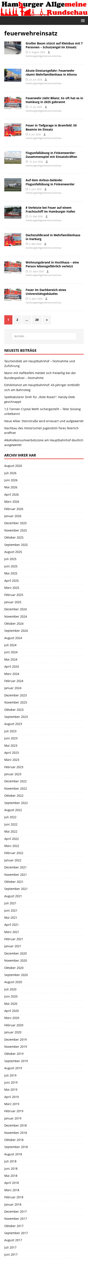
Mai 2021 (10, 917)
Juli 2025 (10, 559)
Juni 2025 (11, 566)
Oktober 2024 (13, 623)
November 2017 (15, 1219)
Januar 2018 (12, 1204)
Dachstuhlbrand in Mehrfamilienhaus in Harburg (53, 237)
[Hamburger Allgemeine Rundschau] (44, 14)
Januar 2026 (12, 516)
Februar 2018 (13, 1197)
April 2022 (11, 839)
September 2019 (16, 1061)
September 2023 (16, 717)
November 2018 (15, 1133)
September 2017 (16, 1233)
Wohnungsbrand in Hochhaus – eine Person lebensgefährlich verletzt (52, 264)
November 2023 (15, 702)
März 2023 (11, 760)
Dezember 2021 (15, 867)
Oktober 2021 (13, 882)
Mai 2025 (10, 573)
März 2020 (11, 1018)
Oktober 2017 (13, 1226)
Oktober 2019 (13, 1054)
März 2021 (11, 932)
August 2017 (13, 1240)
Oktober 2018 (13, 1140)
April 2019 (11, 1097)
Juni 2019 (11, 1082)
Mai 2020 (10, 1004)
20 (37, 320)
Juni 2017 (11, 1254)
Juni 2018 (11, 1168)
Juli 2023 (10, 731)
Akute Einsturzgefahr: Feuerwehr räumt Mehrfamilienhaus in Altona (51, 72)
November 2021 (15, 875)
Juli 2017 (10, 1247)
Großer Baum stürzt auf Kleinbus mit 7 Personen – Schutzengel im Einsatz (54, 45)
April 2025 (11, 581)
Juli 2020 (10, 989)
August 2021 (13, 896)
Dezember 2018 (15, 1125)
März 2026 (11, 501)
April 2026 (11, 494)
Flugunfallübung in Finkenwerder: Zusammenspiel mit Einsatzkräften (51, 155)
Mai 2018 (10, 1176)
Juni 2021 (11, 910)
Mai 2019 (10, 1089)
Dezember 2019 (15, 1039)
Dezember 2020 (15, 953)
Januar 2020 (12, 1032)
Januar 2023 (12, 774)
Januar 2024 (12, 688)
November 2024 (15, 616)
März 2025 (11, 588)
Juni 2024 (11, 652)
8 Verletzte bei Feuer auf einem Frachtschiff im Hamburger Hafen (50, 209)
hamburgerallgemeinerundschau (44, 56)
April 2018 (11, 1183)
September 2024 (16, 631)
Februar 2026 (13, 509)
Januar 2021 (12, 946)
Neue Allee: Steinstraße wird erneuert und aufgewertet (44, 421)
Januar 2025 (12, 602)
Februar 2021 (13, 939)
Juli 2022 (10, 817)
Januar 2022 (12, 860)
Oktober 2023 (13, 710)
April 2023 (11, 753)
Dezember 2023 (15, 695)
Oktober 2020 (13, 968)
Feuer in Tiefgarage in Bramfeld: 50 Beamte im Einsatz (51, 127)
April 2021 (11, 925)
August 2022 (13, 810)
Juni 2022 (11, 824)
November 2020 (15, 960)
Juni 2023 (11, 738)
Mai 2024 (10, 659)
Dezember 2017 (15, 1211)
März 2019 (11, 1104)
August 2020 (13, 982)
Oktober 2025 (13, 537)
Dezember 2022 (15, 781)
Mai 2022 (10, 831)
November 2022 (15, 788)
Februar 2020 (13, 1025)
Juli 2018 (10, 1161)
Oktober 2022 (13, 795)
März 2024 (11, 674)
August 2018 (13, 1154)
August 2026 (13, 466)
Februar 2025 (13, 595)
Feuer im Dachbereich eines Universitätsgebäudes (46, 292)
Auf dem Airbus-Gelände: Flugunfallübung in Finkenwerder (50, 182)
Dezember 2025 (15, 523)
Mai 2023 (10, 745)
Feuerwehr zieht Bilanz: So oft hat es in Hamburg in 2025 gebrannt (54, 100)
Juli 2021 (10, 903)
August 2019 (13, 1068)
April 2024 (11, 666)
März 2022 (11, 846)
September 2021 (16, 889)
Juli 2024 (10, 645)
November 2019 (15, 1047)
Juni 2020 (11, 996)
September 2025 (16, 545)
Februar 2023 (13, 767)
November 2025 (15, 530)
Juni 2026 (11, 480)
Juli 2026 (10, 473)
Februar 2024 (13, 681)
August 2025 (13, 552)
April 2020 (11, 1011)
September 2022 (16, 803)
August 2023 (13, 724)
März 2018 (11, 1190)
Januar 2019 (12, 1118)
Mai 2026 (10, 487)
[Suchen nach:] (44, 336)
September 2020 (16, 975)
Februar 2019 (13, 1111)
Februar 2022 (13, 853)
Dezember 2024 (15, 609)
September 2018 (16, 1147)
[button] (82, 20)
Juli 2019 (10, 1075)
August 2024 (13, 638)
